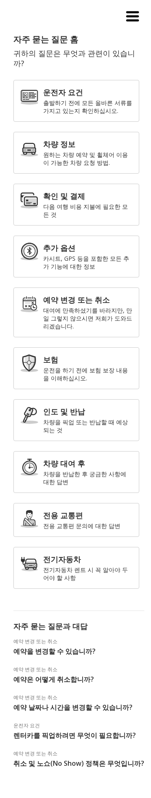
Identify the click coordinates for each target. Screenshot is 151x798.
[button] (132, 16)
